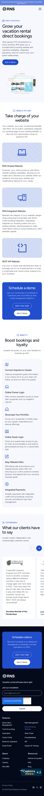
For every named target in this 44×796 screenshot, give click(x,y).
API (26, 742)
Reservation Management (7, 724)
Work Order (29, 733)
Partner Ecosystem (35, 758)
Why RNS (5, 767)
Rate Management (31, 723)
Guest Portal (6, 746)
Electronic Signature (9, 742)
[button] (39, 9)
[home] (8, 9)
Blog (29, 767)
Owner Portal (7, 737)
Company (5, 758)
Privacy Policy (7, 785)
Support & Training (32, 746)
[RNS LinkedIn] (41, 787)
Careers (5, 762)
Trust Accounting (8, 729)
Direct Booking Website (30, 728)
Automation (6, 733)
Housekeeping (30, 737)
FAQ (29, 762)
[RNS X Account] (37, 787)
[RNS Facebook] (33, 787)
